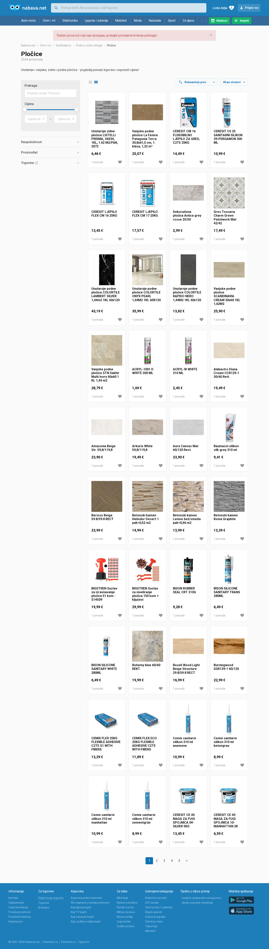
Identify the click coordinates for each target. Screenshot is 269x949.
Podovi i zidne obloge (89, 45)
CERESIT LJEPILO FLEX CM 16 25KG (104, 213)
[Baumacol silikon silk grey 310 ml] (229, 427)
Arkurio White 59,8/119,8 (142, 448)
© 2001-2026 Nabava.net (24, 941)
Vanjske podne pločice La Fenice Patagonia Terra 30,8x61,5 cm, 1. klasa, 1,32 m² (145, 138)
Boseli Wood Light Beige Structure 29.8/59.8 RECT (186, 668)
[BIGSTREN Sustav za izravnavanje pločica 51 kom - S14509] (106, 570)
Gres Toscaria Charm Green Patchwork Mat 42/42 (225, 217)
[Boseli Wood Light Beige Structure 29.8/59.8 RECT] (188, 646)
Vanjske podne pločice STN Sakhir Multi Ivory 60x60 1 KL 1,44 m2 (105, 375)
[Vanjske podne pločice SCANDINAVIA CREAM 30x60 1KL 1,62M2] (229, 270)
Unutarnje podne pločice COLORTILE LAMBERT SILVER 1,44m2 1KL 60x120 (105, 294)
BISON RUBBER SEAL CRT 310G (184, 590)
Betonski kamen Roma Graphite (226, 517)
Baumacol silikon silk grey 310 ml (226, 448)
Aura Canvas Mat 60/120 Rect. (185, 448)
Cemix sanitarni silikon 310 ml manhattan (102, 818)
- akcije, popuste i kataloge (196, 902)
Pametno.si (68, 941)
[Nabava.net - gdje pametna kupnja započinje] (27, 8)
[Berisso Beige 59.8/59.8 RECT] (106, 496)
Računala (155, 20)
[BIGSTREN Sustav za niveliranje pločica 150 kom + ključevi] (147, 570)
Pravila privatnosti (19, 912)
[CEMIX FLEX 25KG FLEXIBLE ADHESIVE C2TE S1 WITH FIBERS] (106, 719)
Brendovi (43, 907)
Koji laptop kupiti (81, 907)
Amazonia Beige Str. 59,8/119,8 (103, 448)
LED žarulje (152, 902)
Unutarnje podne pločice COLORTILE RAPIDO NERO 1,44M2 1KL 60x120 (187, 294)
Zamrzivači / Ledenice (159, 907)
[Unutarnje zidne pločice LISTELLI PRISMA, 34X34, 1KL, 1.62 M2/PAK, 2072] (106, 112)
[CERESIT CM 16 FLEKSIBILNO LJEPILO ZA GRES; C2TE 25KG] (188, 112)
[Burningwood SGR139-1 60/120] (229, 646)
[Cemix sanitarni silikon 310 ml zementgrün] (147, 796)
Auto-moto (28, 20)
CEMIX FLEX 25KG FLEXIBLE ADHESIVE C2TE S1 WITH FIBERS (106, 743)
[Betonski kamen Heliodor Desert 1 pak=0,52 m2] (147, 496)
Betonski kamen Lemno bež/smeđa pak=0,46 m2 (187, 519)
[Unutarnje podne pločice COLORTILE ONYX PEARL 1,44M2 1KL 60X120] (147, 270)
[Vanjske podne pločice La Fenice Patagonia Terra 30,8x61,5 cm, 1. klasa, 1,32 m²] (147, 112)
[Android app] (241, 900)
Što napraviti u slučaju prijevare (90, 902)
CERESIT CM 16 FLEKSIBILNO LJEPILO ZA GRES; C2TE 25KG (186, 136)
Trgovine (43, 902)
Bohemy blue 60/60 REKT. (146, 667)
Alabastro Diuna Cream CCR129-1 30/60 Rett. (226, 373)
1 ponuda (97, 162)
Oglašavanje (16, 902)
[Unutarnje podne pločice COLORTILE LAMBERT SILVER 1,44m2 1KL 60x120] (106, 270)
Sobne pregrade (155, 916)
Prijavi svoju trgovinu (51, 897)
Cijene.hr (84, 941)
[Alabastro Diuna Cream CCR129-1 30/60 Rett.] (229, 350)
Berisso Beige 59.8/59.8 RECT (102, 517)
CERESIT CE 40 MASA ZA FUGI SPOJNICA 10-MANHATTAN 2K (226, 820)
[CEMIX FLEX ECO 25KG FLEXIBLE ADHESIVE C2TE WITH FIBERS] (147, 719)
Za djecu (188, 20)
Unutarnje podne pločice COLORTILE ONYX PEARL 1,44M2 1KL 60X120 (146, 294)
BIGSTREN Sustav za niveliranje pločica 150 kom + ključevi (145, 594)
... (202, 20)
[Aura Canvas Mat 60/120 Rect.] (188, 427)
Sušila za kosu (125, 926)
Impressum (15, 921)
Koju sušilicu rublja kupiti (86, 921)
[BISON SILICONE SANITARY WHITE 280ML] (106, 646)
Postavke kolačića (19, 916)
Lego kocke (124, 921)
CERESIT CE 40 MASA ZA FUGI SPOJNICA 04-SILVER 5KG (184, 820)
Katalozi (221, 20)
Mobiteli (121, 20)
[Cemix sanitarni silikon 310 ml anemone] (188, 719)
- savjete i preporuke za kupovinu (200, 897)
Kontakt (13, 897)
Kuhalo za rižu (125, 907)
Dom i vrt (49, 20)
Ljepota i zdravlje (96, 20)
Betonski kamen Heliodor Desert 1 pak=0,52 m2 (145, 519)
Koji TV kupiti (79, 912)
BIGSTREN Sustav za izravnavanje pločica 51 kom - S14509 (104, 594)
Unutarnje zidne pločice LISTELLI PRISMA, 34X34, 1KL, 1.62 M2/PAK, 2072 (104, 138)
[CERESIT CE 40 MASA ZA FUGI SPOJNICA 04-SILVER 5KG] (188, 796)
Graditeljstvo (63, 45)
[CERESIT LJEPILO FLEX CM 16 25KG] (106, 193)
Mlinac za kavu (126, 912)
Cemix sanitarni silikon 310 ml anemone (184, 742)
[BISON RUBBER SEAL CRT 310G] (188, 570)
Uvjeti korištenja (18, 907)
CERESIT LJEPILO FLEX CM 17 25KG (145, 213)
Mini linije (122, 897)
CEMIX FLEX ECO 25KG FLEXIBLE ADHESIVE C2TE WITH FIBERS (144, 743)
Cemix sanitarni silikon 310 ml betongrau (225, 742)
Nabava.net (28, 45)
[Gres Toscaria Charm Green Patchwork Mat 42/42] (229, 193)
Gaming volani (154, 921)
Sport (171, 20)
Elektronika (70, 20)
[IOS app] (241, 910)
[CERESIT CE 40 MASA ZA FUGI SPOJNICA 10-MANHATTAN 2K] (229, 796)
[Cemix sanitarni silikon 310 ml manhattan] (106, 796)
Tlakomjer (151, 926)
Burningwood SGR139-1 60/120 (226, 667)
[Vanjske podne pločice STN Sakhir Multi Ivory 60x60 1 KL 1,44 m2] (106, 350)
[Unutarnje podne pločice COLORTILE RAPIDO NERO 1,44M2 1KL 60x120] (188, 270)
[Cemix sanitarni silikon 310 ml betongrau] (229, 719)
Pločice (111, 45)
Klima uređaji (125, 916)
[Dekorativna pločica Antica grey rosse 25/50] (188, 193)
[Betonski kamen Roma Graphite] (229, 496)
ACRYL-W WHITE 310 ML (185, 371)
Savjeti (244, 20)
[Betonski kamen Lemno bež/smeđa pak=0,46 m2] (188, 496)
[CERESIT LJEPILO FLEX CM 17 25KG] (147, 193)
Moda (138, 20)
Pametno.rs (50, 941)
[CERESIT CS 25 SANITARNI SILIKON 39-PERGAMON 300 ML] (229, 112)
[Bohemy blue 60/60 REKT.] (147, 646)
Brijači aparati (153, 912)
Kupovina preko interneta (86, 897)
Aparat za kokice (127, 902)
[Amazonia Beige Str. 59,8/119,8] (106, 427)
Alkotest (150, 930)
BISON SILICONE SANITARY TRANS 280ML (227, 592)
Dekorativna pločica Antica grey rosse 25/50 (187, 215)
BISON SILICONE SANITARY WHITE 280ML (104, 668)
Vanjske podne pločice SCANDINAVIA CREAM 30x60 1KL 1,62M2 (227, 296)
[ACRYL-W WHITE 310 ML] (188, 350)
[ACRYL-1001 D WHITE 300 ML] (147, 350)
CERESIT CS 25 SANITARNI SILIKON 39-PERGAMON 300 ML (228, 136)
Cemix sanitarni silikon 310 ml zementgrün (143, 818)
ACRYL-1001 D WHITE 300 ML (142, 371)
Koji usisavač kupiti (82, 916)
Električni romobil (155, 897)
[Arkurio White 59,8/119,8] (147, 427)
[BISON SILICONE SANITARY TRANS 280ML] (229, 570)
